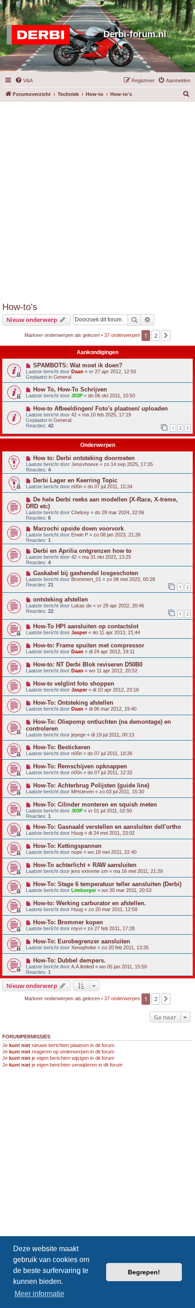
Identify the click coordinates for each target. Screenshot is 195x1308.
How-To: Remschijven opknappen (80, 766)
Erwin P (79, 534)
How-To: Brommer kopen (68, 922)
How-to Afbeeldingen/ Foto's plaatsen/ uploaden (100, 408)
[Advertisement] (97, 199)
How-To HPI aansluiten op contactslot (85, 626)
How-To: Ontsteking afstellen (73, 702)
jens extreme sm (89, 871)
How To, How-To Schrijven (70, 389)
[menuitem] (24, 80)
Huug (77, 833)
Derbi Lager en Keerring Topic (75, 480)
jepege (78, 734)
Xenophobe (83, 947)
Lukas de (81, 605)
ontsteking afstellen (60, 599)
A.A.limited (82, 966)
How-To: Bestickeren (61, 747)
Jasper (79, 632)
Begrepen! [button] (144, 1272)
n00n (76, 486)
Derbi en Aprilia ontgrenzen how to (82, 550)
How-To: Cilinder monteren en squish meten (95, 804)
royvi (76, 928)
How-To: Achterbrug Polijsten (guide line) (91, 785)
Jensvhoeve (84, 464)
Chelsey (80, 512)
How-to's (19, 307)
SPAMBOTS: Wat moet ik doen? (77, 365)
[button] (166, 335)
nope (76, 852)
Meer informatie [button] (39, 1294)
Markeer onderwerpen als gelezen (62, 335)
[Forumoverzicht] (40, 35)
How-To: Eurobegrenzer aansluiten (81, 941)
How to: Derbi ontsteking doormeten (84, 458)
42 (74, 414)
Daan (77, 371)
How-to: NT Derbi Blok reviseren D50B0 (87, 664)
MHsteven (82, 791)
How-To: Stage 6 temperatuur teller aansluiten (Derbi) (107, 884)
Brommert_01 (86, 579)
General (62, 377)
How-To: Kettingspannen (67, 845)
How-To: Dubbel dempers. (69, 960)
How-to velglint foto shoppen (73, 683)
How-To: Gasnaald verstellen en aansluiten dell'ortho (107, 826)
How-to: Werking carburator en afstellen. (89, 903)
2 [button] (155, 335)
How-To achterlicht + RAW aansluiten (84, 865)
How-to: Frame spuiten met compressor (88, 645)
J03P (77, 395)
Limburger (83, 890)
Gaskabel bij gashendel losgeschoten (85, 573)
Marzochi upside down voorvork (78, 528)
